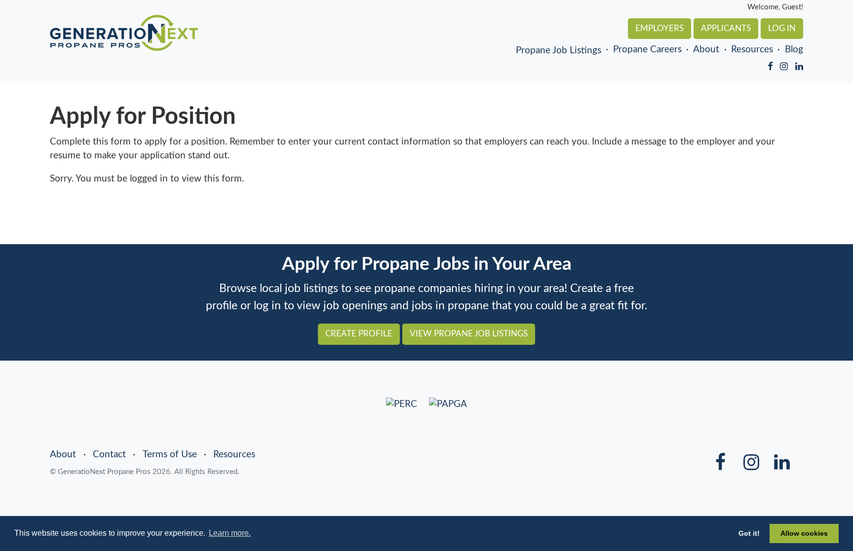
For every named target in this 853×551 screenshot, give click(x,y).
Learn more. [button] (230, 533)
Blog (794, 49)
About (706, 49)
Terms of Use (170, 454)
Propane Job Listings (558, 50)
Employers (659, 28)
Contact (109, 454)
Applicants (726, 28)
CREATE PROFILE (358, 334)
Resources (752, 49)
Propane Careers (647, 49)
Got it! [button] (749, 533)
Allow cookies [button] (804, 533)
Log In (782, 28)
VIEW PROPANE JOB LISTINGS (469, 334)
